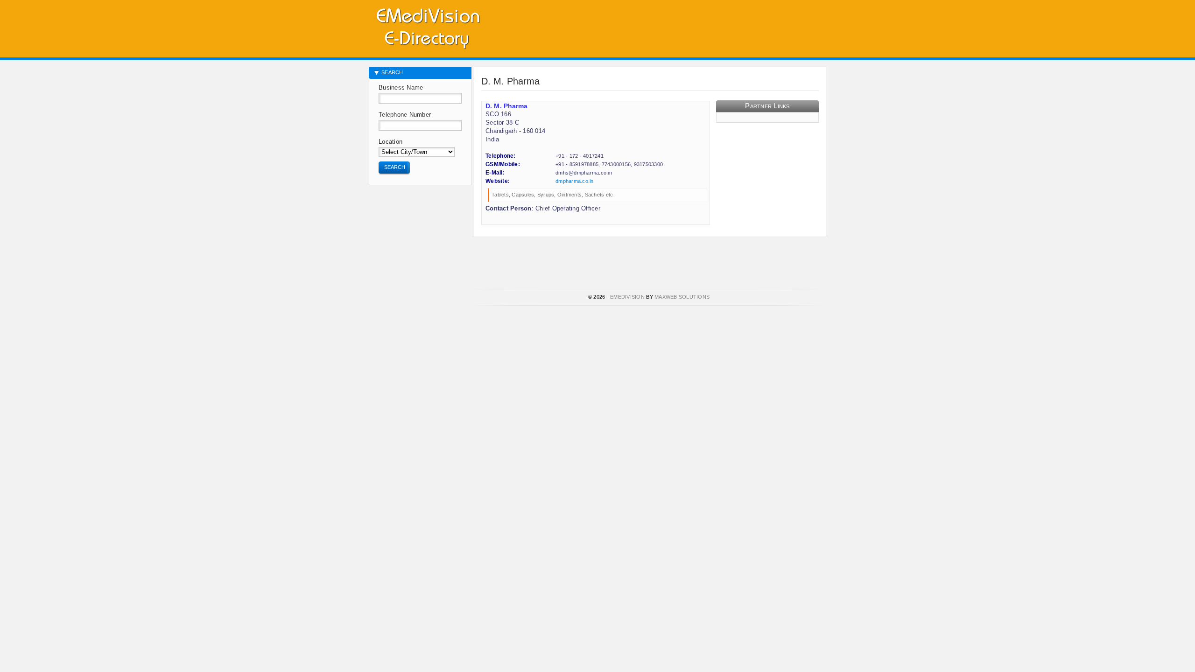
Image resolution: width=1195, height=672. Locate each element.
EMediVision (627, 297)
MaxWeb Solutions (682, 297)
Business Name (401, 87)
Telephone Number (405, 114)
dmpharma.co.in (574, 181)
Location (390, 141)
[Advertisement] (717, 26)
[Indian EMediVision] (427, 26)
